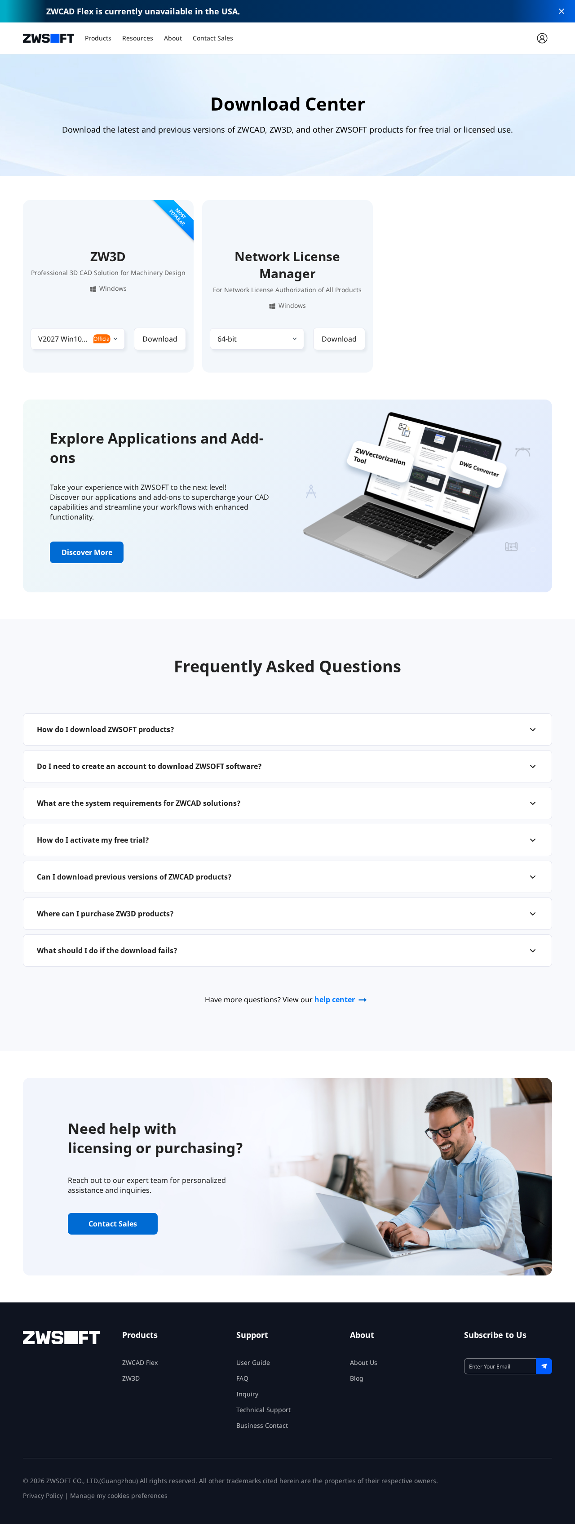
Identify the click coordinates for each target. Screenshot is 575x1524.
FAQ (242, 1378)
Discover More (87, 552)
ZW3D (131, 1378)
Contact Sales (213, 38)
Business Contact (262, 1425)
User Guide (253, 1362)
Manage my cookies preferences (119, 1495)
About (173, 38)
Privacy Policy (43, 1495)
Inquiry (247, 1394)
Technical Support (263, 1409)
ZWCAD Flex (140, 1362)
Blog (356, 1378)
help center (334, 999)
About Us (363, 1362)
